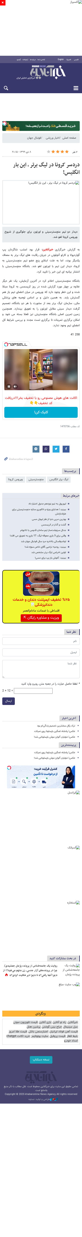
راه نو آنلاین (59, 1022)
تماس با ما (41, 59)
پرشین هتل (33, 1027)
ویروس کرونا (15, 479)
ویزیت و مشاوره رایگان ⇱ (41, 618)
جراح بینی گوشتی (52, 1027)
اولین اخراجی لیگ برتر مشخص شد (48, 552)
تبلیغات (25, 59)
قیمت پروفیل (57, 1036)
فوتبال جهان (34, 138)
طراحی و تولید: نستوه (39, 1099)
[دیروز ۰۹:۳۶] (69, 970)
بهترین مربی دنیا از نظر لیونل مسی (49, 519)
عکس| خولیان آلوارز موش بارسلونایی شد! (54, 737)
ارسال (8, 701)
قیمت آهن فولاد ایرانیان (63, 1032)
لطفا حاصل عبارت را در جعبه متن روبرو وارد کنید (50, 684)
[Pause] (9, 386)
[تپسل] (4, 123)
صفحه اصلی (69, 138)
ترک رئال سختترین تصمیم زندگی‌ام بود (56, 726)
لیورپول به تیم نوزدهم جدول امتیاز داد (47, 504)
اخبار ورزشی (52, 138)
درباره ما (33, 59)
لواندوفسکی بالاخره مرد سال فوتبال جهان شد (43, 541)
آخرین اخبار (69, 718)
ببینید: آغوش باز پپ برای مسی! (50, 558)
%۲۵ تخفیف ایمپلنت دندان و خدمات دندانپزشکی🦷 (41, 602)
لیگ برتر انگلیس (58, 479)
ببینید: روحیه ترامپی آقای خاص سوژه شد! (45, 547)
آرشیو (19, 59)
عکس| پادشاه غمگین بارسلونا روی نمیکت (54, 731)
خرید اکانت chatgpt (18, 1036)
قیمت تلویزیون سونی (25, 1022)
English (61, 59)
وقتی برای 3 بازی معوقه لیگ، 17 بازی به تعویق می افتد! (38, 536)
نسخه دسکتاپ (41, 1059)
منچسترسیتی (36, 479)
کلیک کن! (41, 412)
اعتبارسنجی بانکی (38, 1032)
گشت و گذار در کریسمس (53, 525)
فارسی (76, 59)
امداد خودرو (71, 1041)
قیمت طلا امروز (18, 1032)
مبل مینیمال (70, 1027)
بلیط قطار (72, 1036)
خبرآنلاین (41, 73)
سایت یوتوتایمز (39, 1036)
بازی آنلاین (45, 1022)
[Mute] (15, 386)
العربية (69, 59)
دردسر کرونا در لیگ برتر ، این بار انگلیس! (46, 168)
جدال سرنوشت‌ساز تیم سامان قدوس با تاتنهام (43, 530)
